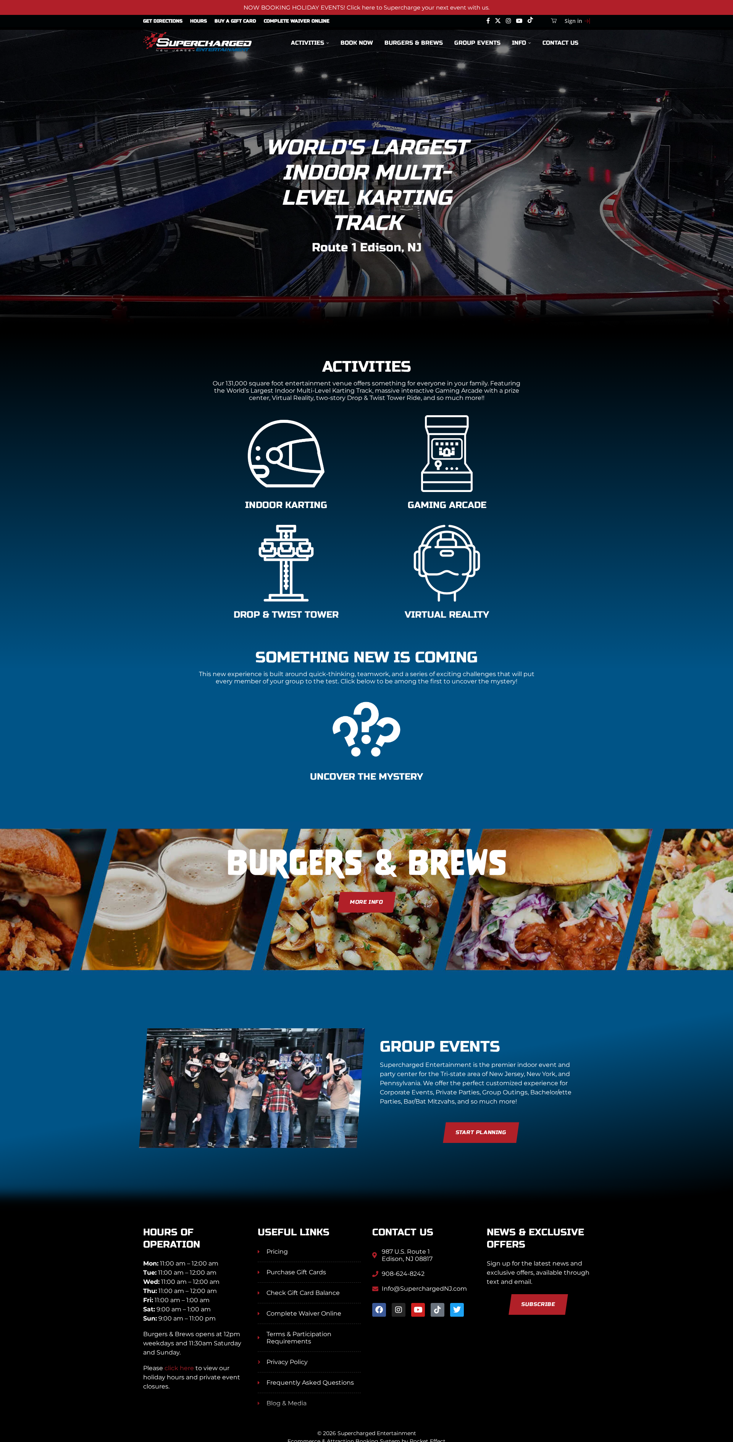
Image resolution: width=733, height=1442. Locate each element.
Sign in (573, 20)
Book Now (357, 42)
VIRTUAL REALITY (447, 614)
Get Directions (162, 21)
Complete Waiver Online (296, 21)
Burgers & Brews (413, 42)
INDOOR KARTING (286, 505)
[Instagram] (508, 21)
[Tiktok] (530, 21)
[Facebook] (488, 21)
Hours (198, 21)
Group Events (477, 42)
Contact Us (560, 42)
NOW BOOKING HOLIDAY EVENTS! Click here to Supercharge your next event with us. (366, 7)
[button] (14, 200)
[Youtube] (519, 21)
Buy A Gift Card (235, 21)
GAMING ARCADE (447, 505)
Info (519, 42)
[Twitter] (498, 21)
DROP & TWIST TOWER (286, 614)
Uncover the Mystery (366, 776)
